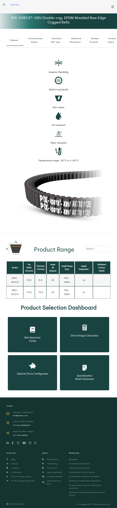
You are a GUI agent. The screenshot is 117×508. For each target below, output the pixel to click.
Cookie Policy (52, 464)
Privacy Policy (52, 459)
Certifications (16, 472)
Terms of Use (51, 468)
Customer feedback (54, 476)
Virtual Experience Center (53, 482)
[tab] (15, 40)
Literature (14, 468)
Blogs (13, 459)
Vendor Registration (54, 472)
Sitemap (14, 464)
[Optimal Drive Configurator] (32, 365)
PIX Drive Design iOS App (20, 476)
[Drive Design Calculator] (84, 327)
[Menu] (95, 6)
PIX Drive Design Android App (22, 481)
